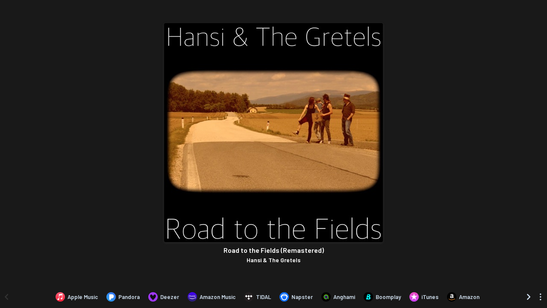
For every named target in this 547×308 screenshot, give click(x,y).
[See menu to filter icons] (540, 296)
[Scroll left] (6, 296)
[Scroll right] (528, 296)
